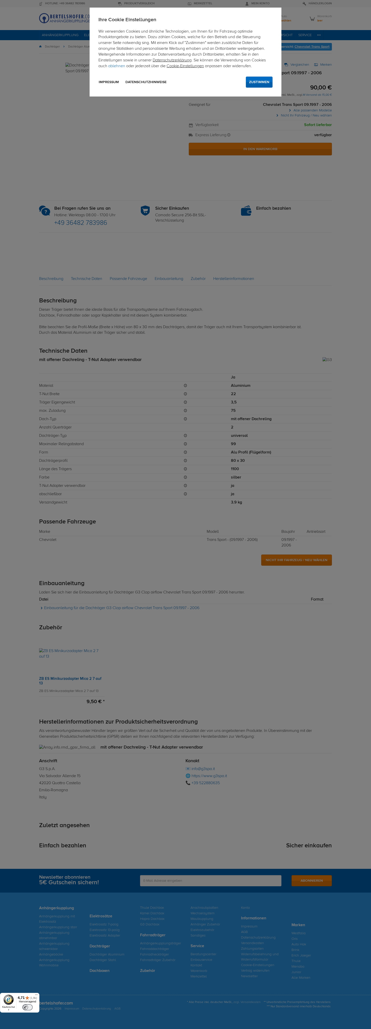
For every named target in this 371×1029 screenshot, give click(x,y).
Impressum (109, 82)
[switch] (27, 1007)
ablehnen (116, 66)
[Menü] (36, 996)
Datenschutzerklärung (172, 60)
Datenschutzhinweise (146, 82)
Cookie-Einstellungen (185, 66)
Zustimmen (259, 82)
